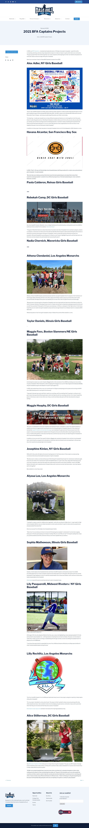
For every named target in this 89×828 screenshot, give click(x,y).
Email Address (63, 798)
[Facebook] (6, 60)
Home (38, 36)
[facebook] (5, 1)
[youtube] (12, 1)
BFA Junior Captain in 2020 (35, 764)
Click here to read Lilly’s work (34, 708)
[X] (8, 60)
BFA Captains (14, 51)
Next (81, 780)
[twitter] (8, 1)
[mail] (15, 1)
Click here (29, 580)
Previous (8, 780)
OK (55, 825)
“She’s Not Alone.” (50, 226)
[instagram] (10, 1)
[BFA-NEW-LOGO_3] (44, 4)
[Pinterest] (13, 60)
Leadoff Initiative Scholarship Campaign (42, 430)
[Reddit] (10, 60)
